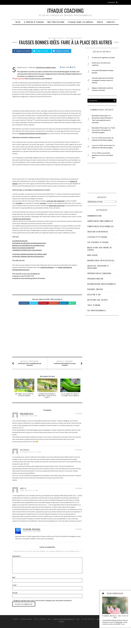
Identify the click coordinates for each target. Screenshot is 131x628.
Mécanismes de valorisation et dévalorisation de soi (29, 243)
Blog (18, 22)
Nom (14, 577)
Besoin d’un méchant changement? (23, 248)
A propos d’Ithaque (34, 22)
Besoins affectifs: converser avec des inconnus (29, 363)
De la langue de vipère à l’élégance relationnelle (70, 394)
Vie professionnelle (96, 310)
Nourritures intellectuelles (100, 260)
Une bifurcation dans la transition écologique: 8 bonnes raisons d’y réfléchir (103, 80)
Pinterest (43, 303)
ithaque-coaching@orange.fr (63, 619)
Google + (54, 303)
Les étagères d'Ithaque (98, 242)
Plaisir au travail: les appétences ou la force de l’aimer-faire (103, 155)
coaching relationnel (46, 267)
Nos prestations (56, 22)
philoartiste (26, 413)
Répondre (78, 413)
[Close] (103, 593)
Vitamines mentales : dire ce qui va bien (115, 616)
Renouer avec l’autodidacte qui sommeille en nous (28, 245)
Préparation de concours (99, 273)
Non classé (92, 255)
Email (72, 303)
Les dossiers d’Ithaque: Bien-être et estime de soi (28, 256)
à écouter (43, 203)
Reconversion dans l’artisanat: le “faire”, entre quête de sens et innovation (102, 120)
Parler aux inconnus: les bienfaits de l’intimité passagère (103, 130)
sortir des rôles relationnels (55, 201)
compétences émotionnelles (100, 221)
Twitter (34, 303)
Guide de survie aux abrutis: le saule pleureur (65, 363)
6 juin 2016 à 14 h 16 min (31, 531)
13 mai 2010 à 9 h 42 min (28, 416)
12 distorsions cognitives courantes (103, 57)
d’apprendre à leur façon (57, 205)
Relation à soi (94, 294)
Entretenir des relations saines (46, 67)
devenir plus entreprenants (22, 219)
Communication (94, 216)
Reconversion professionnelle (101, 284)
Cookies (62, 621)
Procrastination (95, 279)
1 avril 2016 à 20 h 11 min (29, 490)
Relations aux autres (74, 38)
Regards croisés (95, 289)
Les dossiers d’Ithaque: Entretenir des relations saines (29, 254)
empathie (19, 203)
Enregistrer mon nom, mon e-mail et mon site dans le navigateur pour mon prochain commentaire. (43, 600)
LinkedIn (64, 303)
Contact (111, 22)
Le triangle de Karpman (19, 241)
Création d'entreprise (97, 232)
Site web (14, 593)
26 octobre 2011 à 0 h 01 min (30, 452)
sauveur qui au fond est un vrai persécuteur (33, 133)
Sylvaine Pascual (32, 529)
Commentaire (16, 556)
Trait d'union (93, 305)
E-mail (14, 585)
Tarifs (100, 22)
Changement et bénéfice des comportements (27, 250)
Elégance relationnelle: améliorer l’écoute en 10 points (47, 395)
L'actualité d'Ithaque (97, 237)
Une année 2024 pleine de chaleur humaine (24, 394)
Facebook (24, 303)
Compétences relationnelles (100, 226)
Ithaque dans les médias (80, 22)
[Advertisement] (47, 333)
